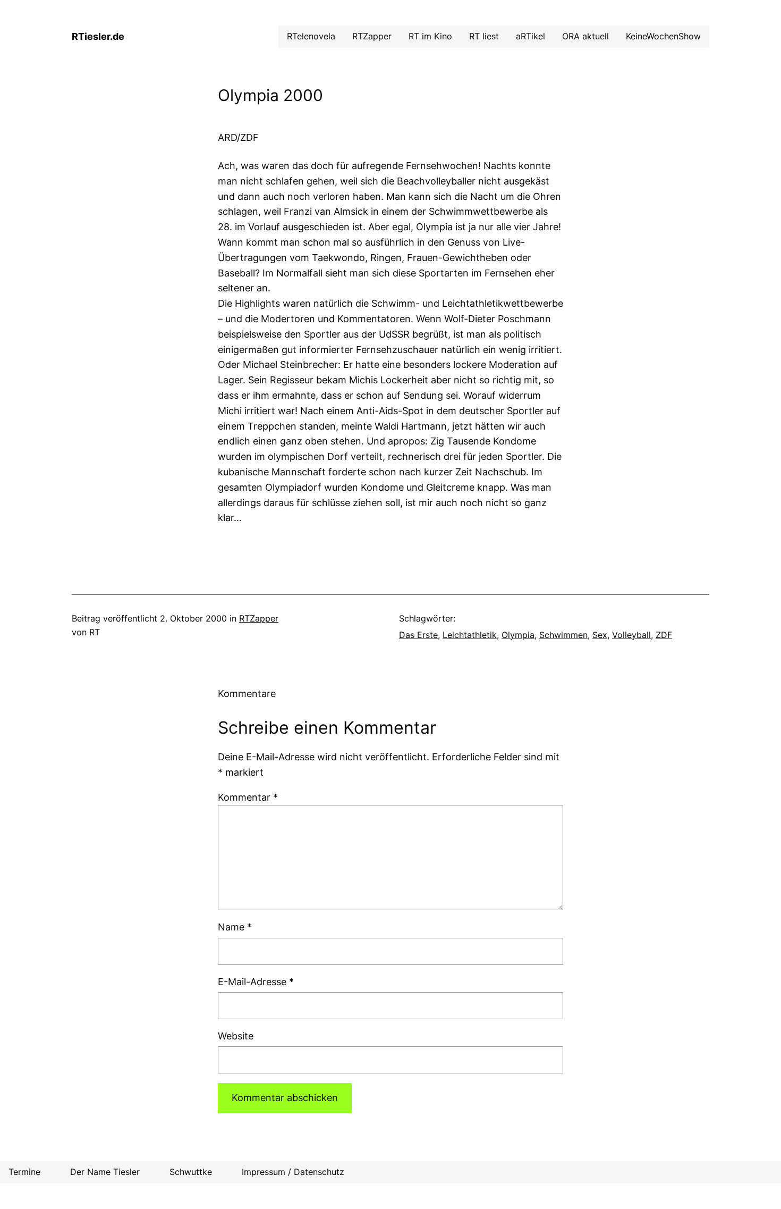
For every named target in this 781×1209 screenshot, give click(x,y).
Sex (599, 634)
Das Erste (418, 634)
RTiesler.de (98, 36)
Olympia (518, 634)
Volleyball (631, 634)
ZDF (664, 634)
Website (235, 1036)
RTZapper (258, 618)
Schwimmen (563, 634)
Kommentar (248, 797)
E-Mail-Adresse (256, 981)
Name (235, 927)
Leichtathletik (470, 634)
